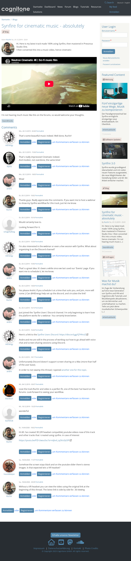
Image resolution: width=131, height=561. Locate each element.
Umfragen (109, 257)
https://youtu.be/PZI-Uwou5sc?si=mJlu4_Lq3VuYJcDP (44, 440)
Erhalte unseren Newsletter (65, 535)
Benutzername (108, 30)
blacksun (9, 398)
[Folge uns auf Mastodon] (70, 542)
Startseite (37, 6)
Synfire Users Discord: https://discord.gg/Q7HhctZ (61, 334)
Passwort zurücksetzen (111, 64)
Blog (6, 32)
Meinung (109, 79)
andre (9, 188)
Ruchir (8, 39)
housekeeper (9, 474)
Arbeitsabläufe (109, 129)
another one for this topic (74, 369)
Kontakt (77, 548)
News (60, 6)
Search (110, 2)
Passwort (106, 40)
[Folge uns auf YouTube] (61, 542)
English (127, 3)
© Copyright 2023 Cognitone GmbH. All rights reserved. (65, 551)
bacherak (9, 420)
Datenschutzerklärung (59, 548)
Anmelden (114, 12)
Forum (68, 6)
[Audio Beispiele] (80, 542)
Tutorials (84, 6)
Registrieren (44, 142)
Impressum (39, 548)
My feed (113, 6)
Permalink (40, 131)
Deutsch (120, 3)
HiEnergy (9, 145)
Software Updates (113, 139)
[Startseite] (16, 9)
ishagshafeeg (9, 232)
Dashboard (50, 6)
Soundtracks (7, 121)
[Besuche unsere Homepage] (51, 542)
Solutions (37, 12)
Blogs (75, 6)
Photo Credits (91, 548)
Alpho (9, 166)
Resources (96, 6)
